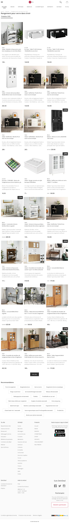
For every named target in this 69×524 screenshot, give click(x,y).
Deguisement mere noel (52, 406)
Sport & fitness (5, 447)
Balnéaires (20, 439)
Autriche (20, 463)
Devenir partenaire (59, 505)
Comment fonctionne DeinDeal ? (6, 485)
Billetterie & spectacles (6, 439)
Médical (3, 444)
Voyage (59, 7)
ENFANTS (36, 439)
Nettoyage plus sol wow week (21, 396)
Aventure (20, 444)
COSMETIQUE (38, 434)
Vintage (20, 7)
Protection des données (25, 515)
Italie (19, 471)
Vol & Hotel (21, 452)
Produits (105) (5, 16)
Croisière (20, 436)
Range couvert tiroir (15, 392)
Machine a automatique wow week (32, 406)
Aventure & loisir (5, 428)
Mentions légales (37, 515)
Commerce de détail (6, 442)
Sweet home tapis (14, 406)
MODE (36, 428)
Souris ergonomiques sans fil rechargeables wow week (39, 410)
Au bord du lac (21, 434)
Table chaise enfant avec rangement (17, 401)
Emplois (3, 488)
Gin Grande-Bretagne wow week (33, 392)
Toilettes (35, 396)
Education (3, 436)
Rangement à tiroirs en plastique (54, 387)
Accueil (4, 7)
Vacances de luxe (22, 442)
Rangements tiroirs (25, 387)
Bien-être (20, 428)
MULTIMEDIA (37, 444)
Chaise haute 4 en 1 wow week (12, 410)
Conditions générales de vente (9, 515)
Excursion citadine (22, 455)
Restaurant (4, 431)
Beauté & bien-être (6, 426)
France (19, 466)
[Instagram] (64, 486)
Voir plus (34, 374)
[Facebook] (55, 486)
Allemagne (20, 468)
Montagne (20, 431)
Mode (12, 7)
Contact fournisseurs (23, 486)
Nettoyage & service (6, 434)
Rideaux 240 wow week (52, 392)
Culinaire (20, 447)
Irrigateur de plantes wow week (39, 401)
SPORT (36, 436)
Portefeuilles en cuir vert (48, 396)
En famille (20, 450)
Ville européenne (22, 460)
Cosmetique (39, 7)
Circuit (19, 458)
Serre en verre (38, 387)
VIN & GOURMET (38, 442)
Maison (29, 7)
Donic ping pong (56, 401)
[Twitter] (59, 486)
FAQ (19, 484)
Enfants (50, 7)
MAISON (36, 431)
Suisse (19, 426)
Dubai (19, 474)
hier (62, 500)
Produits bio (60, 410)
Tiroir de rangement (10, 387)
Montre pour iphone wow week (34, 415)
